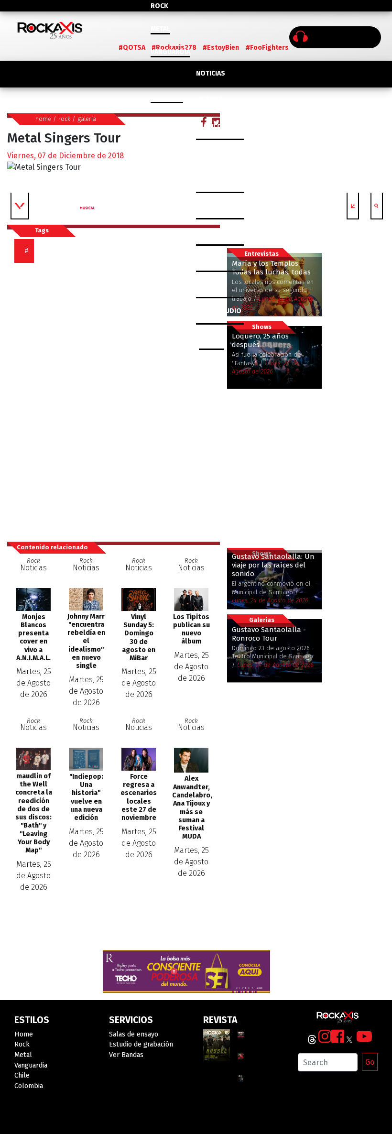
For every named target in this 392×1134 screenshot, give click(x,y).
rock (64, 118)
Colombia (167, 98)
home (43, 118)
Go (369, 1062)
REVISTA (208, 232)
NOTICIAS (210, 73)
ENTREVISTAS (217, 179)
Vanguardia (170, 52)
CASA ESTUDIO (218, 311)
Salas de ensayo (133, 1034)
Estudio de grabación (141, 1044)
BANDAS (211, 337)
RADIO (206, 258)
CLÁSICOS (211, 126)
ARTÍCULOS (213, 206)
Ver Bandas (126, 1055)
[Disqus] (117, 397)
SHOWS (211, 153)
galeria (86, 118)
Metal (160, 29)
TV (200, 285)
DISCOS (211, 100)
